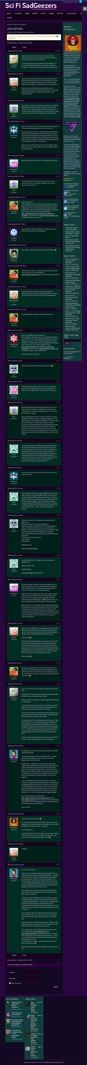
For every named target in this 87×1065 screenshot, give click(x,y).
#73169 (58, 197)
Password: (12, 978)
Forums (10, 32)
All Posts (69, 2)
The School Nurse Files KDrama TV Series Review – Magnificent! (72, 241)
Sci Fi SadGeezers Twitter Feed (72, 208)
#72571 (58, 100)
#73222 (58, 286)
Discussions (71, 13)
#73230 (58, 309)
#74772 (58, 441)
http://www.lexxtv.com (40, 931)
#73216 (58, 266)
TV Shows (18, 13)
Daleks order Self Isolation (72, 280)
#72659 (58, 176)
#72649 (58, 155)
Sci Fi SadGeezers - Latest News (73, 201)
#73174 (58, 224)
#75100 (58, 663)
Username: (12, 972)
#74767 (58, 402)
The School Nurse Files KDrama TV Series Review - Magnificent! (17, 1022)
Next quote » (67, 358)
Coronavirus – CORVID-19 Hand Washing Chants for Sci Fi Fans (72, 288)
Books (43, 13)
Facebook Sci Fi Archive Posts (70, 194)
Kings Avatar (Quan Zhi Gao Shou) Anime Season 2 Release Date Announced (72, 248)
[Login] (80, 1)
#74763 (58, 381)
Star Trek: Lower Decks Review (17, 1013)
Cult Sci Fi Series (17, 32)
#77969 (58, 814)
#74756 (58, 361)
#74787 (58, 579)
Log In (56, 987)
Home (64, 2)
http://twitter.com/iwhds (29, 799)
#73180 (58, 245)
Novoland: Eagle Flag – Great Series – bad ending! (73, 304)
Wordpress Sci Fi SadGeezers (72, 186)
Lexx (24, 32)
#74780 (58, 515)
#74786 (58, 555)
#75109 (58, 684)
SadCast (60, 13)
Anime (27, 13)
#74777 (58, 467)
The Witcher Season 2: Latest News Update (71, 228)
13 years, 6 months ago (47, 36)
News (9, 13)
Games (51, 13)
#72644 (58, 121)
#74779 (58, 488)
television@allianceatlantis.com (49, 215)
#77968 (58, 746)
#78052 (58, 865)
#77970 (58, 844)
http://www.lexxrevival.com (29, 933)
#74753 (58, 330)
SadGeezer (35, 1012)
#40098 (57, 51)
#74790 (58, 623)
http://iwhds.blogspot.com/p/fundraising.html (35, 798)
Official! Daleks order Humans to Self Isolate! (34, 1051)
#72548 (58, 74)
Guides (9, 18)
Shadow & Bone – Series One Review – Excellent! (72, 232)
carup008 (23, 24)
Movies (35, 13)
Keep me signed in (16, 983)
